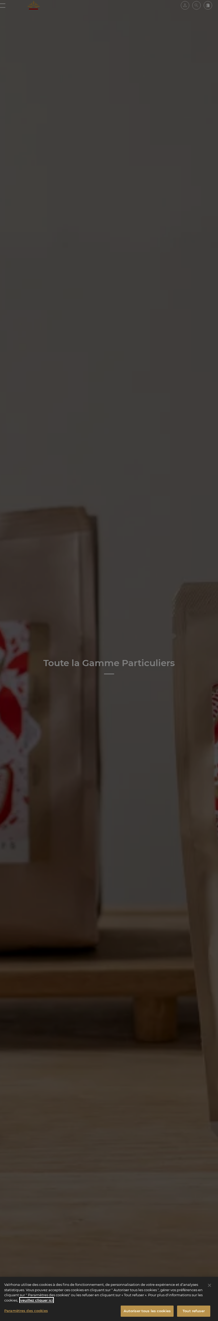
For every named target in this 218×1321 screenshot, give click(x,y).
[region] (109, 1299)
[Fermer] (209, 1285)
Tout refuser (194, 1311)
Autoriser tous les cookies (147, 1311)
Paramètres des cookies (26, 1310)
